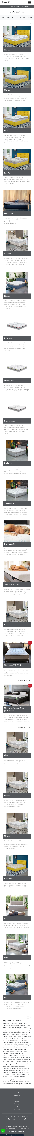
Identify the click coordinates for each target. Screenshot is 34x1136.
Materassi (25, 6)
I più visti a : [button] (23, 17)
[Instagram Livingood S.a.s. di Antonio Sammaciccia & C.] (25, 1119)
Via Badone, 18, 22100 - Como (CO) (17, 1116)
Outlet (17, 1107)
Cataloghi (17, 1104)
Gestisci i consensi (18, 1135)
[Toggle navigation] (29, 2)
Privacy (3, 1135)
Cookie (8, 1135)
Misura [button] (9, 17)
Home (7, 6)
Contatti (17, 1109)
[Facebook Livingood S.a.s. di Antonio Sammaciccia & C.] (19, 1119)
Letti (17, 1098)
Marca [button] (4, 17)
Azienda (17, 1093)
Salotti (17, 1101)
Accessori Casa (15, 6)
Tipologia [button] (15, 17)
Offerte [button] (30, 17)
